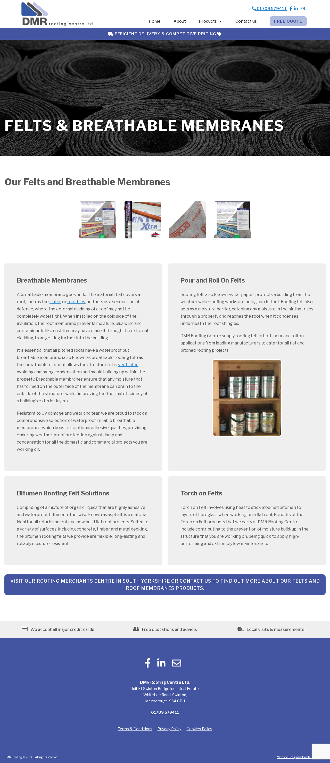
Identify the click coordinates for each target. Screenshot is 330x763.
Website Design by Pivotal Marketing (301, 757)
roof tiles (76, 301)
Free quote (288, 21)
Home (155, 21)
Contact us (246, 21)
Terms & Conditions (135, 729)
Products (208, 21)
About (180, 21)
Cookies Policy (199, 729)
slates (55, 301)
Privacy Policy (170, 729)
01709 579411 (271, 8)
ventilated (128, 364)
